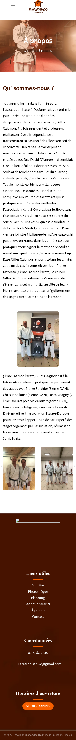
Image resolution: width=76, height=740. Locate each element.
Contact (38, 616)
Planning (38, 598)
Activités (38, 585)
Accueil (29, 51)
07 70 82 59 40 (38, 653)
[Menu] (13, 7)
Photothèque (38, 592)
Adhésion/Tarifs (38, 604)
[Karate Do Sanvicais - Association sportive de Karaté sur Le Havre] (38, 7)
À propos (38, 610)
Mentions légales (62, 734)
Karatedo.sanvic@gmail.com (40, 664)
